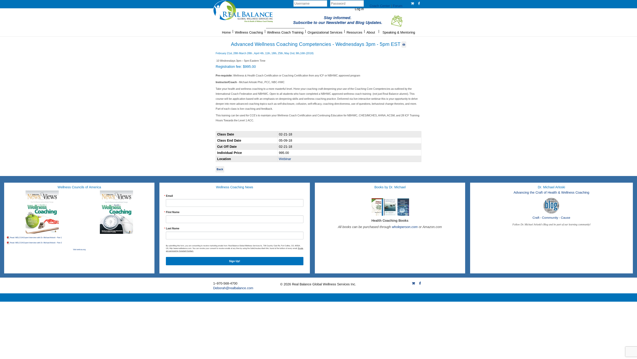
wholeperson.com (405, 227)
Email (169, 195)
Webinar (285, 159)
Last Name (172, 228)
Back (220, 169)
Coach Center (380, 6)
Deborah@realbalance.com (233, 288)
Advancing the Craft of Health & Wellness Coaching (551, 192)
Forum (397, 6)
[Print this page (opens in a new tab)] (404, 44)
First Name (172, 212)
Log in (359, 9)
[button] (232, 31)
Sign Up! (234, 261)
